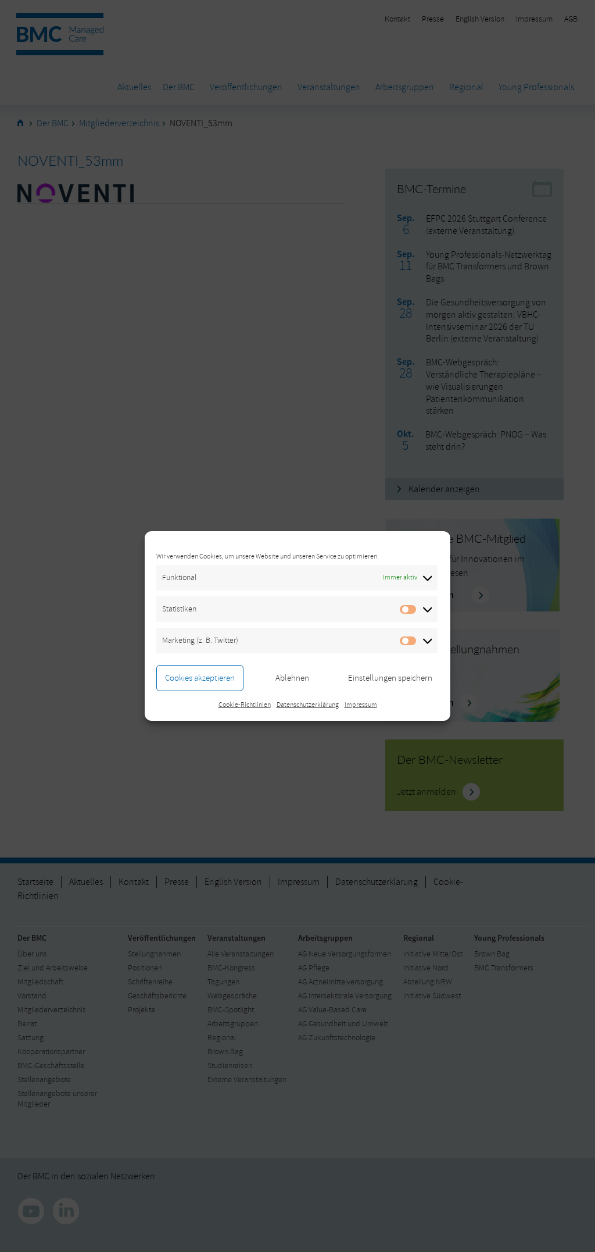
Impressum (361, 704)
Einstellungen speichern (390, 678)
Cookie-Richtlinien (244, 704)
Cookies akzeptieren (200, 678)
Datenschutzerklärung (308, 704)
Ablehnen (292, 678)
